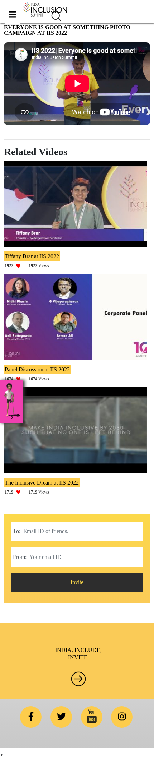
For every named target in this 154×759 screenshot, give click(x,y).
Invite (77, 582)
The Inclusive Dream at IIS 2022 (42, 483)
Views (27, 265)
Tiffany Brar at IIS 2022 (32, 256)
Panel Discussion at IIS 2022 (37, 369)
